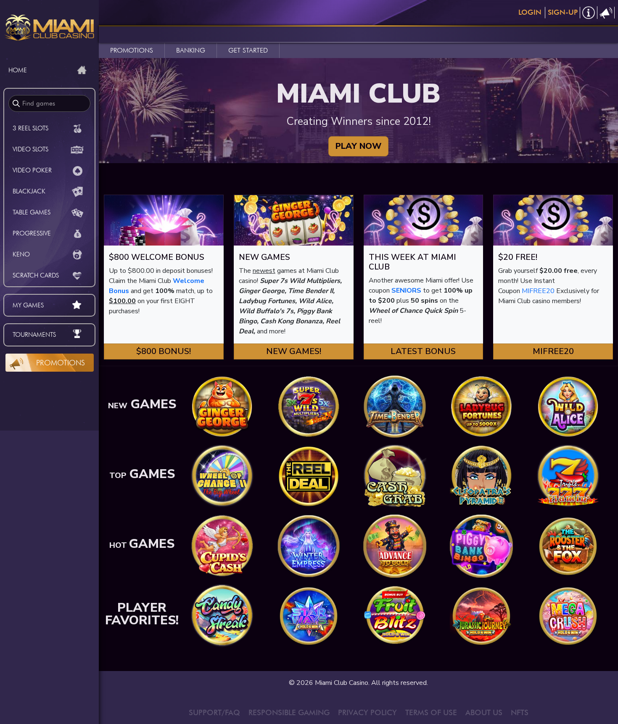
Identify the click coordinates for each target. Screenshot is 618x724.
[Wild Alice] (568, 406)
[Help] (588, 12)
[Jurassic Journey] (481, 615)
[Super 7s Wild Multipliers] (308, 406)
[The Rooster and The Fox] (568, 545)
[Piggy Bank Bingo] (481, 545)
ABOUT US (483, 712)
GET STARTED (248, 50)
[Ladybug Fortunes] (481, 406)
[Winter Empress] (308, 545)
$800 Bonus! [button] (163, 351)
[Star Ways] (308, 615)
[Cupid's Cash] (222, 545)
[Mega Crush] (568, 615)
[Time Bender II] (394, 406)
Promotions (60, 362)
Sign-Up (563, 12)
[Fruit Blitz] (394, 615)
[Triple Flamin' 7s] (568, 476)
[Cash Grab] (394, 476)
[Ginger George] (222, 406)
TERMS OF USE (431, 712)
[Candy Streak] (222, 615)
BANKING (190, 50)
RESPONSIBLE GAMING (289, 712)
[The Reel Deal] (308, 476)
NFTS (519, 712)
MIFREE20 (538, 291)
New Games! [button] (293, 351)
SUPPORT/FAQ (214, 712)
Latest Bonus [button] (423, 351)
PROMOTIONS (131, 50)
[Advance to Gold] (394, 545)
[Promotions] (606, 12)
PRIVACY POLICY (367, 712)
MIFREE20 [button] (553, 351)
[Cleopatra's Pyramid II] (481, 476)
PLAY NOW (358, 146)
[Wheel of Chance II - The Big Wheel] (222, 476)
